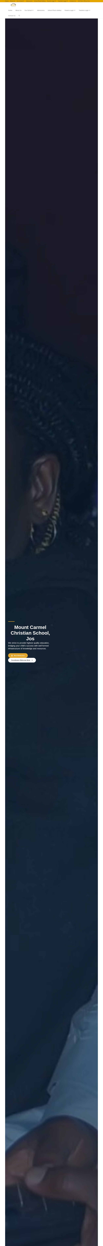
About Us (12, 1)
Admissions (29, 1)
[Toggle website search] (19, 15)
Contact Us (73, 1)
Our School (20, 1)
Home (7, 1)
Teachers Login (62, 1)
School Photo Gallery (40, 1)
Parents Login (51, 1)
